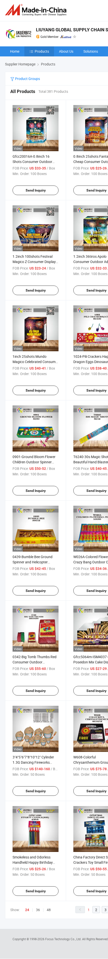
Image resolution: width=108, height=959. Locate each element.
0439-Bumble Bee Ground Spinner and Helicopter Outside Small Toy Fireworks (34, 562)
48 (49, 909)
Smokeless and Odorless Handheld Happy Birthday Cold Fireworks (33, 862)
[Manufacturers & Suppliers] (36, 10)
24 (27, 910)
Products (42, 51)
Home (14, 51)
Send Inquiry (36, 190)
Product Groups (27, 78)
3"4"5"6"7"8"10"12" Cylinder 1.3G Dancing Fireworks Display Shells (33, 762)
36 (38, 909)
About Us (66, 51)
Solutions (90, 51)
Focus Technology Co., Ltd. (63, 939)
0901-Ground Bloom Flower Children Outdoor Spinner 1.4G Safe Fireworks (34, 462)
